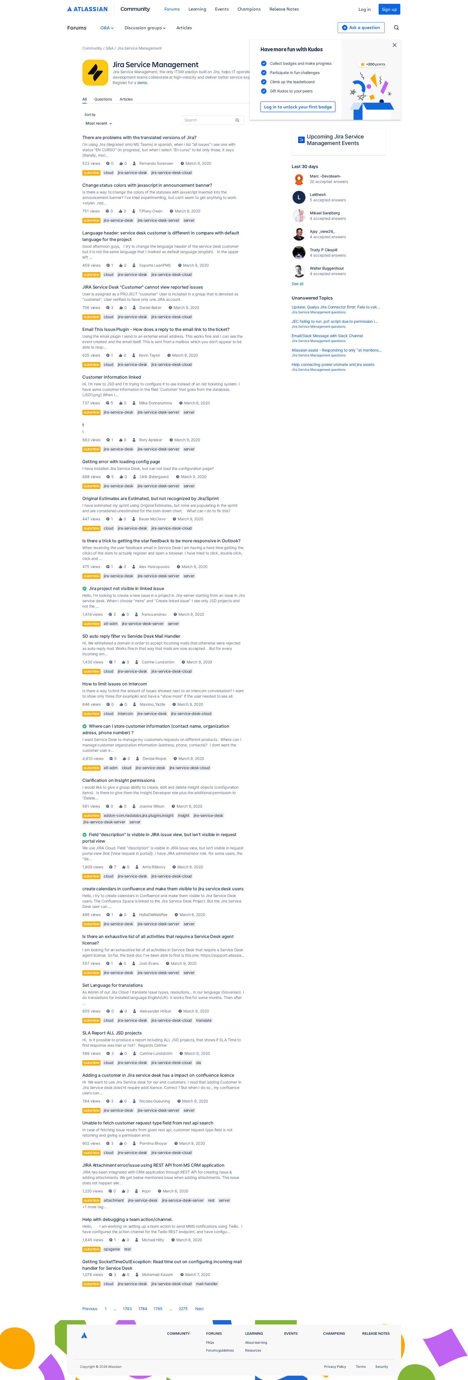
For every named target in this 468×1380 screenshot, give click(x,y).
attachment (114, 1200)
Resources (253, 1350)
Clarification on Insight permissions (118, 780)
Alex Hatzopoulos (154, 566)
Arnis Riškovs (153, 867)
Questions (103, 99)
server (189, 220)
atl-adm (110, 623)
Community (135, 8)
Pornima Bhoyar (153, 1143)
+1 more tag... (94, 1206)
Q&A (105, 27)
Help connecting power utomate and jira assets (333, 364)
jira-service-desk (132, 172)
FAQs (210, 1342)
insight (183, 815)
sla (198, 1062)
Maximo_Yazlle (152, 704)
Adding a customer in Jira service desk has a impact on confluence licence (158, 1075)
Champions (249, 9)
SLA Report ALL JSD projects (112, 1033)
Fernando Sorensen (156, 163)
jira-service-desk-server (158, 220)
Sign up (389, 9)
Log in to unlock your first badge (298, 107)
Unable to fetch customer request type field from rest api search (147, 1123)
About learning (256, 1342)
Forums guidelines (220, 1350)
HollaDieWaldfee (153, 914)
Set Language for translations (112, 985)
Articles (184, 27)
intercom (125, 713)
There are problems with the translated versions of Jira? (139, 137)
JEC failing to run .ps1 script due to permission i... (335, 321)
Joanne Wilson (151, 806)
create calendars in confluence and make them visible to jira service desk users (162, 888)
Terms (361, 1367)
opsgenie (112, 1249)
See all (297, 283)
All (84, 99)
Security (381, 1367)
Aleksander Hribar (155, 1011)
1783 (127, 1308)
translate (203, 1020)
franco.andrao (154, 614)
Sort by (90, 114)
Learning (197, 9)
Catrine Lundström (158, 662)
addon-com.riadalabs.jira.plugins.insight (139, 815)
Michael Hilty (153, 1239)
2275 (183, 1308)
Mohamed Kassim (157, 1274)
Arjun (146, 1191)
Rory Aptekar (150, 439)
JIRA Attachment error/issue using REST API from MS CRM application (153, 1165)
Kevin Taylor (149, 355)
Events (222, 9)
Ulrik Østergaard (154, 476)
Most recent (97, 123)
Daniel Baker (150, 307)
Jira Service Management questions (318, 312)
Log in (365, 9)
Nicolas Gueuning (154, 1101)
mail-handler (207, 1283)
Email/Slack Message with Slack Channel (327, 335)
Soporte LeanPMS (155, 265)
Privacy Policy (335, 1367)
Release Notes (284, 9)
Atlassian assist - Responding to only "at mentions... (337, 350)
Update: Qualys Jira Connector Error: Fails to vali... (336, 307)
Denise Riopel (154, 758)
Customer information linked (111, 377)
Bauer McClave (152, 519)
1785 (158, 1308)
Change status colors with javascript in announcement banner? (147, 185)
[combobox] (213, 120)
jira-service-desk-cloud (171, 172)
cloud (108, 172)
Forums (172, 9)
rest (211, 1200)
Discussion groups (144, 27)
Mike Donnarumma (155, 403)
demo (142, 82)
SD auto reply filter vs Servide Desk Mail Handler (131, 636)
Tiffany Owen (150, 211)
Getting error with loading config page (121, 461)
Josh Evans (149, 963)
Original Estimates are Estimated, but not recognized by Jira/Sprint (150, 498)
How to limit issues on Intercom (114, 683)
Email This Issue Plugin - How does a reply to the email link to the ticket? (155, 329)
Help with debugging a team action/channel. (127, 1219)
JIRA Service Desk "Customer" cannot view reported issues (142, 287)
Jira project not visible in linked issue (126, 588)
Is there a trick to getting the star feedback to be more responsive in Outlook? (161, 540)
